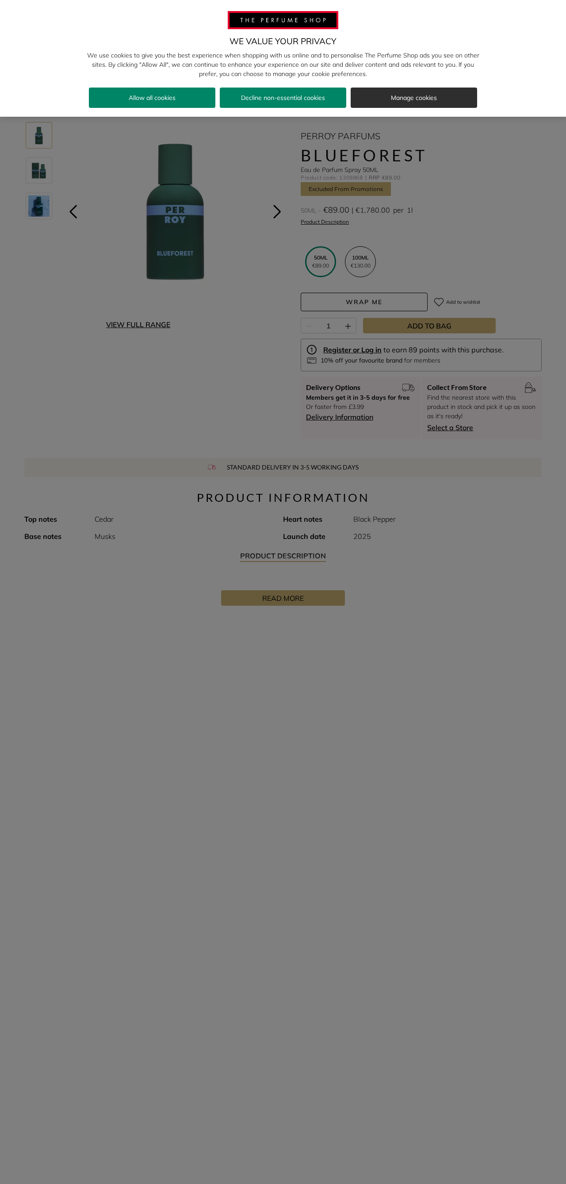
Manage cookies (414, 98)
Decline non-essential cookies (283, 98)
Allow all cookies (152, 98)
